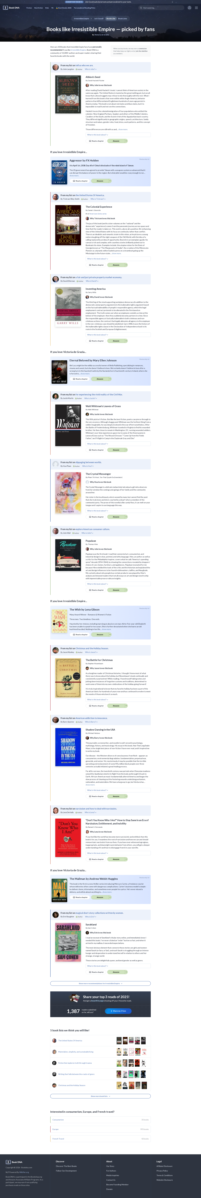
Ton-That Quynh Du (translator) (111, 477)
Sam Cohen (92, 928)
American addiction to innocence (91, 718)
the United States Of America (90, 195)
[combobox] (161, 7)
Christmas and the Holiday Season (92, 648)
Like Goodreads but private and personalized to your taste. (108, 2)
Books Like (111, 18)
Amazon (116, 141)
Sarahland (91, 924)
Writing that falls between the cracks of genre (76, 1074)
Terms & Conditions (165, 1175)
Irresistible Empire (81, 18)
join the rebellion (142, 51)
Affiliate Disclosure (164, 1166)
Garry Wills (92, 292)
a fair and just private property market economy (98, 277)
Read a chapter (98, 141)
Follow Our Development (66, 1171)
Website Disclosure (165, 1180)
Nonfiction (38, 8)
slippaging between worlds (88, 462)
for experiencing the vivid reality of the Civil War (99, 394)
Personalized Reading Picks (84, 8)
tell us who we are (84, 65)
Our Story (110, 1166)
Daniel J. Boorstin (94, 210)
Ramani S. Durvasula (95, 827)
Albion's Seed (93, 76)
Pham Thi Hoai (93, 477)
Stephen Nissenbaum (95, 663)
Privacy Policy (162, 1171)
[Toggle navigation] (196, 7)
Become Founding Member (117, 1184)
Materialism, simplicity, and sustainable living (75, 1052)
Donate (109, 1189)
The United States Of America (70, 1040)
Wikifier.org (24, 1172)
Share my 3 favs (119, 1011)
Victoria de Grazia (102, 35)
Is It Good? (99, 18)
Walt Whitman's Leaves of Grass (103, 406)
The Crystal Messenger (98, 473)
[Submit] (140, 7)
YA (52, 8)
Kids (47, 8)
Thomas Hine (93, 544)
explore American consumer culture (92, 529)
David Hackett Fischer (96, 80)
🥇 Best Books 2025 (64, 8)
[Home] (12, 7)
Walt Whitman (93, 409)
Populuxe (91, 540)
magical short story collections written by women (99, 913)
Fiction (29, 8)
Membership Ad (144, 159)
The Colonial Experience (99, 206)
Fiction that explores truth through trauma (75, 1063)
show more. (123, 129)
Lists (122, 18)
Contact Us (110, 1180)
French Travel (58, 1139)
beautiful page (97, 1001)
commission (143, 48)
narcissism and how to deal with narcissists (96, 808)
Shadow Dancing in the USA (100, 729)
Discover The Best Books (66, 1166)
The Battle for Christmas (99, 659)
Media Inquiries (112, 1175)
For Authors (111, 1171)
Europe (55, 1129)
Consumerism (58, 1120)
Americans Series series (98, 214)
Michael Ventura (94, 733)
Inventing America (95, 288)
